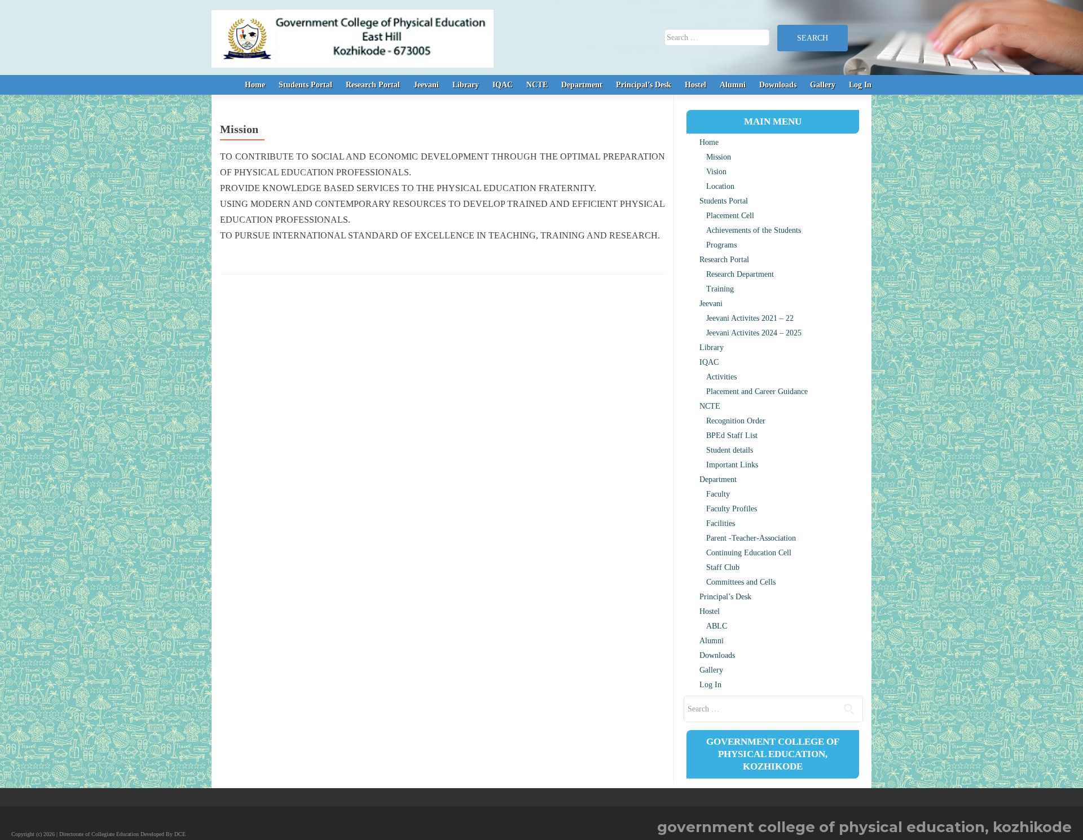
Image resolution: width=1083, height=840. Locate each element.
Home (255, 85)
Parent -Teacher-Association (751, 538)
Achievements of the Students (753, 230)
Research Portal (373, 85)
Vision (716, 171)
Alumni (733, 85)
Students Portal (305, 85)
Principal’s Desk (643, 85)
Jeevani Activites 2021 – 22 (750, 318)
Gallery (822, 85)
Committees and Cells (741, 582)
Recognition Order (735, 421)
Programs (721, 245)
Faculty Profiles (731, 509)
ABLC (716, 626)
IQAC (502, 85)
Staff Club (722, 567)
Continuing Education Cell (748, 553)
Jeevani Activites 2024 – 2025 (754, 333)
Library (465, 85)
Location (720, 186)
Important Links (732, 465)
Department (581, 85)
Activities (721, 377)
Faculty (718, 494)
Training (720, 289)
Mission (718, 157)
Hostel (695, 85)
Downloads (777, 85)
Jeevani (426, 85)
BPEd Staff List (732, 435)
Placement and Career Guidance (757, 391)
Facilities (720, 523)
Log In (860, 85)
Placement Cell (730, 215)
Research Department (740, 274)
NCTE (537, 85)
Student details (729, 450)
